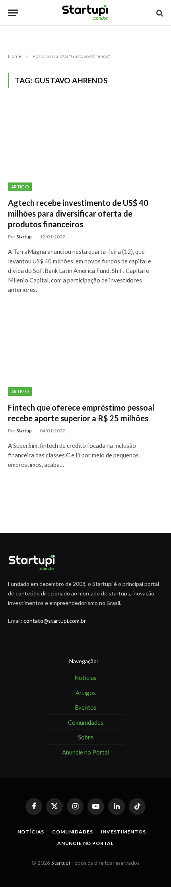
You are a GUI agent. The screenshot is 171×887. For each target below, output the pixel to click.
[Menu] (13, 13)
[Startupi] (85, 13)
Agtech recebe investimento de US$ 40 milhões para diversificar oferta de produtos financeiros (78, 213)
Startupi (60, 863)
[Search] (159, 13)
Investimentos (123, 832)
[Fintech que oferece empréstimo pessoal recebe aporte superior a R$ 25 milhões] (85, 352)
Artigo (20, 186)
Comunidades (72, 832)
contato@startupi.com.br (54, 620)
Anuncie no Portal (85, 843)
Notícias (31, 832)
